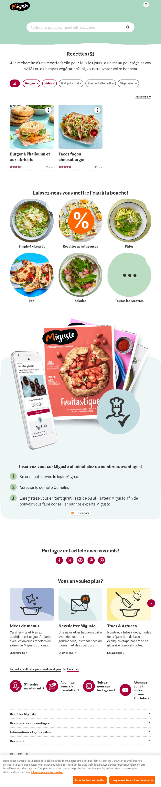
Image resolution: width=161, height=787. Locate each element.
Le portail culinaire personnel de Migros (35, 669)
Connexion (84, 513)
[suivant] (151, 603)
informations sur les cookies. (47, 772)
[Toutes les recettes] (129, 278)
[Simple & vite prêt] (32, 223)
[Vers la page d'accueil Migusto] (20, 4)
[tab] (80, 713)
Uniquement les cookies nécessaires (132, 780)
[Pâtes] (129, 223)
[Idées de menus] (32, 621)
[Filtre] (15, 83)
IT (27, 754)
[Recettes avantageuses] (80, 223)
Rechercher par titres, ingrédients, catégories (80, 27)
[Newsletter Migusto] (80, 621)
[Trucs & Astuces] (129, 621)
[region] (80, 771)
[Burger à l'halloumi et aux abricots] (32, 139)
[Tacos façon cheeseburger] (80, 139)
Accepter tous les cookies (89, 780)
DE (12, 754)
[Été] (32, 278)
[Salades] (80, 278)
